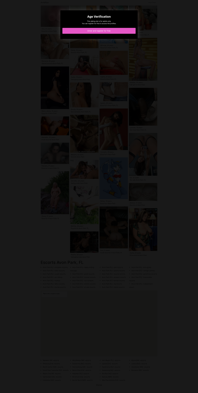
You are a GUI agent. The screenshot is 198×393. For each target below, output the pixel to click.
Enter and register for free (99, 31)
